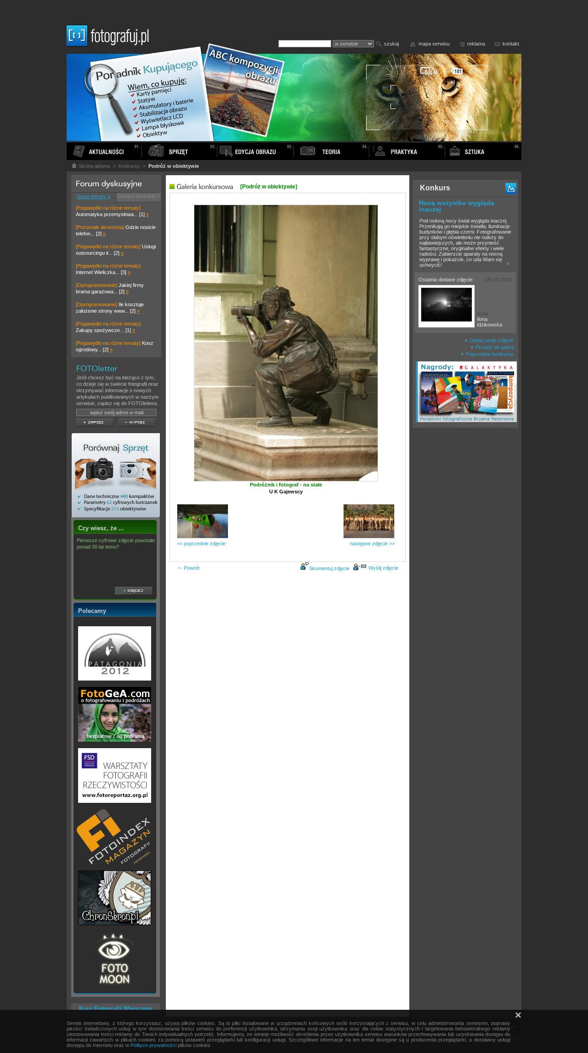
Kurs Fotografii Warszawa (115, 1008)
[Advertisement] (465, 577)
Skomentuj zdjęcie (329, 568)
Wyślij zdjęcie (383, 568)
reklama (476, 43)
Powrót (191, 568)
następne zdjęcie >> (372, 543)
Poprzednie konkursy (489, 354)
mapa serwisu (434, 43)
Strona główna (93, 166)
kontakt (511, 43)
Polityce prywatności (153, 1045)
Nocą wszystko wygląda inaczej (456, 206)
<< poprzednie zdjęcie (201, 543)
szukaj (391, 43)
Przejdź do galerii (494, 347)
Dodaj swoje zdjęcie (491, 340)
